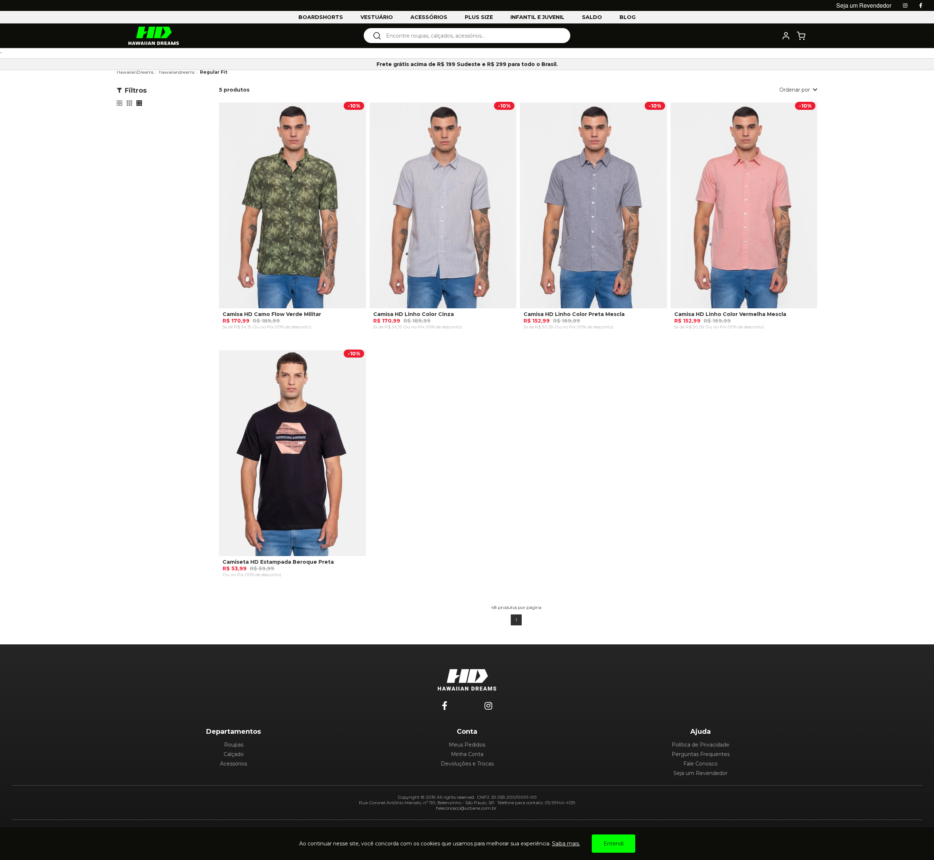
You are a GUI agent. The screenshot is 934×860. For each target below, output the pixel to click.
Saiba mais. (566, 843)
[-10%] (292, 208)
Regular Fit (213, 72)
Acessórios (233, 763)
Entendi (613, 843)
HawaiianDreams (135, 72)
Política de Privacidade (700, 744)
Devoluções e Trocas (467, 763)
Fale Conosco (700, 763)
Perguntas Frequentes (701, 754)
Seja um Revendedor (700, 773)
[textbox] (472, 35)
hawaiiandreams (176, 72)
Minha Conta (467, 754)
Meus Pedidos (467, 744)
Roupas (233, 744)
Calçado (234, 754)
